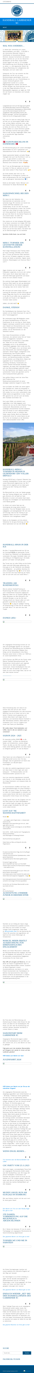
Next (8, 39)
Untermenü (7, 1)
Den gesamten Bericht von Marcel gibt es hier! (16, 1290)
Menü (5, 27)
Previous (3, 39)
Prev (25, 101)
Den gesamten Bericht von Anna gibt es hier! (16, 1236)
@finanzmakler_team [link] (11, 931)
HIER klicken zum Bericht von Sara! (13, 1056)
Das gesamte (16, 1325)
